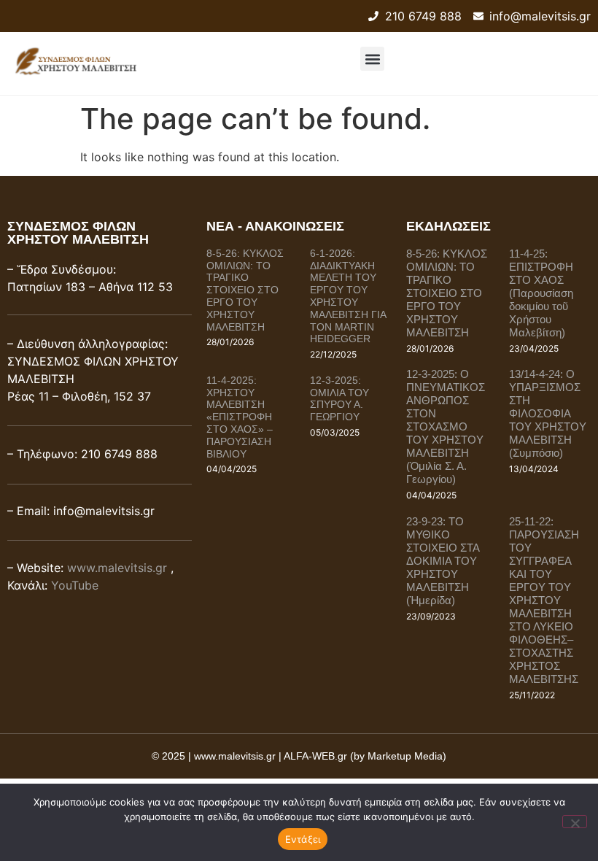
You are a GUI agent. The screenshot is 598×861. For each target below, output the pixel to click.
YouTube (74, 585)
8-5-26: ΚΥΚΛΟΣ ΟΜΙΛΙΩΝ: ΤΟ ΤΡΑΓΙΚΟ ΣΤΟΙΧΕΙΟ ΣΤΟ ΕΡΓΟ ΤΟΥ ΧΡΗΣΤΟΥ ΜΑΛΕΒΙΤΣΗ (245, 290)
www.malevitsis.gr (117, 567)
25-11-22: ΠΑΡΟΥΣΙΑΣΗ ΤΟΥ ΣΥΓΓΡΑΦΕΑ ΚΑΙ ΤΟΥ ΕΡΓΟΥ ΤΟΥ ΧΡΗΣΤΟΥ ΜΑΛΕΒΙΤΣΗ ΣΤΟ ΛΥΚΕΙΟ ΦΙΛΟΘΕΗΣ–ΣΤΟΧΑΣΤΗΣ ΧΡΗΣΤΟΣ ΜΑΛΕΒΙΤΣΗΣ (544, 600)
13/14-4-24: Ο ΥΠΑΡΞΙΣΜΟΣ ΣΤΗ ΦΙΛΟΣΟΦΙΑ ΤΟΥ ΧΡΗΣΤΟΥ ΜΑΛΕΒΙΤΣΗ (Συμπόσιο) (547, 413)
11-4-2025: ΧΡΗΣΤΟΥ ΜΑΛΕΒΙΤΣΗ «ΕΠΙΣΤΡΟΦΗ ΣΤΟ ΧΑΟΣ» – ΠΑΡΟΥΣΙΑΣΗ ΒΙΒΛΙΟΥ (239, 417)
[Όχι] (574, 821)
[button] (372, 59)
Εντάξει (303, 839)
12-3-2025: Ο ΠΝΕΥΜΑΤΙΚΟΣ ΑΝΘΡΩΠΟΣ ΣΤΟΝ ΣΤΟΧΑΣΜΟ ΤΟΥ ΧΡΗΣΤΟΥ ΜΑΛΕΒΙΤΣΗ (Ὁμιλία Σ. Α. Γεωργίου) (445, 426)
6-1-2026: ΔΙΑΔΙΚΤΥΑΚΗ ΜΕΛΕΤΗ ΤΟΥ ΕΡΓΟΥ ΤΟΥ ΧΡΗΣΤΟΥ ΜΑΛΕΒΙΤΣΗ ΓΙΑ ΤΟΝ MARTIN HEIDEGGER (348, 296)
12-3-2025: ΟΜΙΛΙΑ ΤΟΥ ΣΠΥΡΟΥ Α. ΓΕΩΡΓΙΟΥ (339, 398)
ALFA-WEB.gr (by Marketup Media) (365, 756)
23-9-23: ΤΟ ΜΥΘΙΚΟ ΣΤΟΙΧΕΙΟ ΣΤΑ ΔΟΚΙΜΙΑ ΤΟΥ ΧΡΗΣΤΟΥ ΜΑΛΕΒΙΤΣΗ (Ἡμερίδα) (442, 560)
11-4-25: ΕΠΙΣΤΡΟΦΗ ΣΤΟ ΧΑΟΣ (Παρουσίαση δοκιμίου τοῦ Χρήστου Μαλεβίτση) (541, 293)
